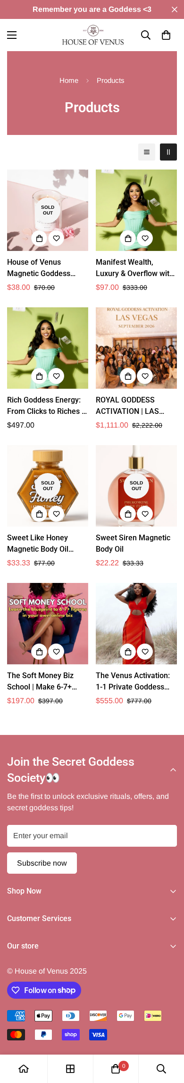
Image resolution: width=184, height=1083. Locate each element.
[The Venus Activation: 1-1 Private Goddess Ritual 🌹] (136, 623)
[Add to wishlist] (56, 238)
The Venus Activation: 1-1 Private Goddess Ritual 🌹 (133, 682)
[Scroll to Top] (167, 1032)
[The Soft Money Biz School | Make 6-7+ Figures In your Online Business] (47, 623)
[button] (166, 35)
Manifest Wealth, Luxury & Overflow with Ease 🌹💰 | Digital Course (135, 268)
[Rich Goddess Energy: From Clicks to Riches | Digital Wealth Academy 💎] (47, 348)
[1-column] (146, 152)
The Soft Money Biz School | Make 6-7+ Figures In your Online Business (44, 682)
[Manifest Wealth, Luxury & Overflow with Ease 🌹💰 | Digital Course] (136, 210)
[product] (23, 1068)
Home (68, 80)
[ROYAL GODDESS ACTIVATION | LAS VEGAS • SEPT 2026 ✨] (136, 348)
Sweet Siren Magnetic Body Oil (133, 543)
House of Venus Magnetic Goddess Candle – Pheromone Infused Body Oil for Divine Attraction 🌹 (43, 268)
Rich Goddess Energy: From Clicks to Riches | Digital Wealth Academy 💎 (47, 406)
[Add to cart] (128, 238)
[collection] (70, 1069)
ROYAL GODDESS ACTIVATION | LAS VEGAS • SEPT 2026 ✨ (135, 406)
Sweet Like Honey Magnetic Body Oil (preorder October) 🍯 (45, 544)
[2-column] (168, 152)
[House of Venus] (92, 35)
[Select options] (39, 238)
